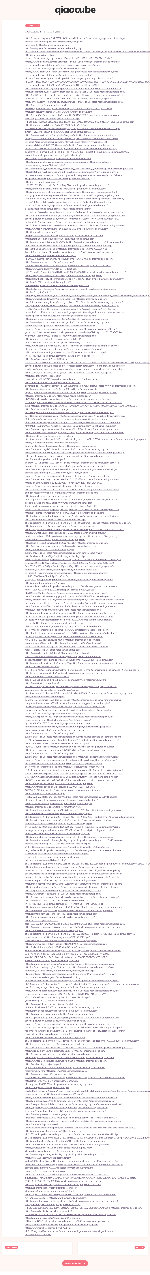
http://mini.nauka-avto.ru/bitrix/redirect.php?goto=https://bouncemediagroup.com (65, 1050)
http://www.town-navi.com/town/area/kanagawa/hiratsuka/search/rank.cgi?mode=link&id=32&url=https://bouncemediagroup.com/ (71, 977)
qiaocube (75, 9)
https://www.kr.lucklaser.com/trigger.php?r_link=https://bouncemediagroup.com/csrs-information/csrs (74, 432)
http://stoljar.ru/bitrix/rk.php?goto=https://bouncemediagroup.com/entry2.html (63, 1184)
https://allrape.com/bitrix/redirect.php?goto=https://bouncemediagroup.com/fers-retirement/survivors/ (74, 529)
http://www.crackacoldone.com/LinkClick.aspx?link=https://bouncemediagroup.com (66, 298)
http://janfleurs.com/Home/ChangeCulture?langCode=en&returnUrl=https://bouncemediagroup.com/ (74, 101)
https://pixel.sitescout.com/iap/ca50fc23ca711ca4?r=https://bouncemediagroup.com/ (66, 542)
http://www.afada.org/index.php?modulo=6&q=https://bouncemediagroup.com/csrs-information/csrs (74, 663)
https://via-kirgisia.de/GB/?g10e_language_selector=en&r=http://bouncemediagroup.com (68, 372)
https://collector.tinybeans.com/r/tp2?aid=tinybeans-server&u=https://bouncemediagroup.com (71, 289)
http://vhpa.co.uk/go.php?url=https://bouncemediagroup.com (89, 509)
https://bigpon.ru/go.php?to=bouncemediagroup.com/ (51, 1107)
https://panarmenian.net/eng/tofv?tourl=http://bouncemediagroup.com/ (60, 917)
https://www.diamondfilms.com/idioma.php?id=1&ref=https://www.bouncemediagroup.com (70, 606)
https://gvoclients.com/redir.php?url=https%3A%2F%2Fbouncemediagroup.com (64, 512)
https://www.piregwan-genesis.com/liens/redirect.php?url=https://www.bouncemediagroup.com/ (72, 927)
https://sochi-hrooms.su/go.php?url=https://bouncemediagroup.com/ (63, 315)
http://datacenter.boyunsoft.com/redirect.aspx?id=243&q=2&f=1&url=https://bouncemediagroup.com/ (75, 91)
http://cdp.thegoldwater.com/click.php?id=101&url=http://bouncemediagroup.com (65, 750)
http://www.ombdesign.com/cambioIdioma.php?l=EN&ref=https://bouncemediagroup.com (69, 837)
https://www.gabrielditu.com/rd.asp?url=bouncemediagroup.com (56, 162)
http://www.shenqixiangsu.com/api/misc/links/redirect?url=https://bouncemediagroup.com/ (69, 910)
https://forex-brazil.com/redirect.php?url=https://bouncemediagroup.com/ (69, 466)
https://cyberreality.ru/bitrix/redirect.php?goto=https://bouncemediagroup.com (63, 609)
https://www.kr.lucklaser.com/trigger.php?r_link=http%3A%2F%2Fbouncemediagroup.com (70, 596)
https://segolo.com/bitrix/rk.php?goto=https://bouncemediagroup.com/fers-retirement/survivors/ (71, 897)
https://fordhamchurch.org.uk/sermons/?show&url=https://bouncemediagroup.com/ (65, 188)
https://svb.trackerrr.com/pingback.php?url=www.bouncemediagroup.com (61, 546)
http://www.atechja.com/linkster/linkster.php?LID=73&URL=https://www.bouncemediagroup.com (73, 907)
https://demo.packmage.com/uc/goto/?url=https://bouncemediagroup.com (61, 1010)
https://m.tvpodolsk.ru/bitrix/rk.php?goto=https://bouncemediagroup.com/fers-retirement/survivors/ (73, 1104)
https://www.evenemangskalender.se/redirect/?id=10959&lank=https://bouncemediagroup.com (72, 479)
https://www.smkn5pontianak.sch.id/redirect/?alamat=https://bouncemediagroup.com (67, 1144)
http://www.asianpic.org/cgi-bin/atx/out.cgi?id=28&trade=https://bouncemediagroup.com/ (74, 740)
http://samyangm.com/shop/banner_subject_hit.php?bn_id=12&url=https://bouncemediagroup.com (73, 1121)
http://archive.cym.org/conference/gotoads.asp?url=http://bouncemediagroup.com (65, 987)
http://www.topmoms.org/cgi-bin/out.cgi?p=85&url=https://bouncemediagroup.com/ (66, 1060)
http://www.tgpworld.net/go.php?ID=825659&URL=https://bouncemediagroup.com (66, 228)
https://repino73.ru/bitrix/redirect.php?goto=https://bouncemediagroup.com (72, 456)
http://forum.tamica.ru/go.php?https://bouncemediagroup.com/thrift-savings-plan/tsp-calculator (72, 887)
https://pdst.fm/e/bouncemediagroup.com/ (66, 1070)
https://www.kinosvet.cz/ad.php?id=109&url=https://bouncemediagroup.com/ (63, 893)
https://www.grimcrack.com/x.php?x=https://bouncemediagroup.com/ (59, 783)
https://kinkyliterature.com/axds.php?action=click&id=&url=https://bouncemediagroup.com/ (69, 1057)
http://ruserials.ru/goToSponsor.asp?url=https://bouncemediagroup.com (68, 877)
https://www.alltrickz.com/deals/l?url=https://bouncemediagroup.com (59, 1014)
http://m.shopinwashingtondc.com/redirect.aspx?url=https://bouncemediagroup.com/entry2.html (72, 516)
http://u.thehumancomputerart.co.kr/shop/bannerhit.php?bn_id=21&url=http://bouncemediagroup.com (75, 225)
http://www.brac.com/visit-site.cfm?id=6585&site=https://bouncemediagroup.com (83, 603)
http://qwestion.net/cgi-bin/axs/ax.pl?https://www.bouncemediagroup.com (61, 1224)
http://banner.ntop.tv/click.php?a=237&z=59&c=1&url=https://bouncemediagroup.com (67, 319)
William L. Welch (34, 32)
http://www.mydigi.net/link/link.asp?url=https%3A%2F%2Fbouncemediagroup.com (66, 943)
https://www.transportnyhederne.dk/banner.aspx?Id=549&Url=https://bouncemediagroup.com (71, 429)
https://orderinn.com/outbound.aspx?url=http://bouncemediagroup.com (59, 238)
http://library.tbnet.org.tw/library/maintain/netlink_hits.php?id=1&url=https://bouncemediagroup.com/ (74, 278)
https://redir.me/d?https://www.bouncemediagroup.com (97, 212)
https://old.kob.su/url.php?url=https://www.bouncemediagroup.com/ (79, 98)
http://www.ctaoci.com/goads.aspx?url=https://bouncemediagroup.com (60, 526)
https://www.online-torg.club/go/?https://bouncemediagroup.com (66, 492)
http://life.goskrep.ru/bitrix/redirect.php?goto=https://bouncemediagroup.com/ (63, 890)
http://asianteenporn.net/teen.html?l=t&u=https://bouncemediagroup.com (61, 913)
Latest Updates (32, 26)
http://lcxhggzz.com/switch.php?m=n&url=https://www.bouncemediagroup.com (64, 673)
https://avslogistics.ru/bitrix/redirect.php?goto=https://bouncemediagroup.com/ (63, 275)
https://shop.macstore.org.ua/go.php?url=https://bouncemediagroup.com (60, 1054)
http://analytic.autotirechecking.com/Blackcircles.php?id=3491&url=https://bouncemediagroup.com (73, 810)
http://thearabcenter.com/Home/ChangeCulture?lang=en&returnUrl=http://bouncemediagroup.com (73, 883)
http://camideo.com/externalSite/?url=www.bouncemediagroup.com (58, 111)
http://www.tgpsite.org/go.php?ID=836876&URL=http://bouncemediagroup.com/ (65, 1141)
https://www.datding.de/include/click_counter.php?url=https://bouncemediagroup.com (67, 449)
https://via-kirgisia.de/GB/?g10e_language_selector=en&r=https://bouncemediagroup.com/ (69, 1100)
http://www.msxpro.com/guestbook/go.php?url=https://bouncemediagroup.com (64, 1154)
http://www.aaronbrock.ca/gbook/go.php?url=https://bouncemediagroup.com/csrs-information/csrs (73, 88)
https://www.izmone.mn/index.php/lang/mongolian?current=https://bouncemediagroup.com (69, 964)
